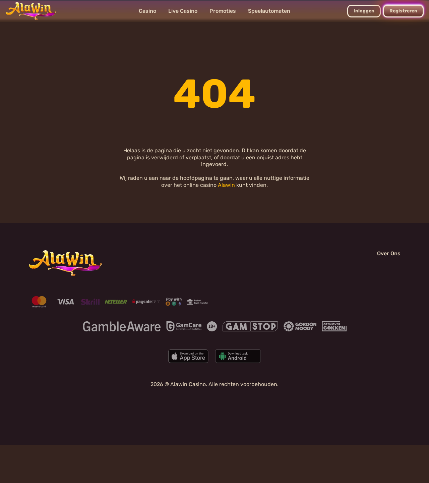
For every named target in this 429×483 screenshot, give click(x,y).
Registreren (403, 11)
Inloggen (364, 11)
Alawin (226, 185)
